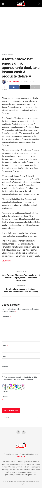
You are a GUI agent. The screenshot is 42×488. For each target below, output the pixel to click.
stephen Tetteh (14, 81)
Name (5, 346)
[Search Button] (39, 3)
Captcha (5, 396)
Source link (6, 260)
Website (5, 367)
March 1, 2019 (28, 81)
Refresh (5, 391)
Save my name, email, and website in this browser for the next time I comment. (20, 378)
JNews (10, 481)
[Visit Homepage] (21, 3)
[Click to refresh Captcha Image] (13, 387)
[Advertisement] (21, 29)
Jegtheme (24, 484)
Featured (10, 55)
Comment (6, 316)
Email (5, 356)
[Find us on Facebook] (18, 432)
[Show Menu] (3, 3)
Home (4, 55)
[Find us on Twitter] (24, 432)
